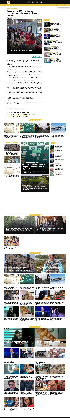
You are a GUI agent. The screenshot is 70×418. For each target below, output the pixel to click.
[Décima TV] (5, 5)
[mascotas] (52, 153)
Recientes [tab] (47, 19)
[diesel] (52, 162)
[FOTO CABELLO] (12, 162)
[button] (9, 108)
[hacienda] (57, 390)
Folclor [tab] (62, 143)
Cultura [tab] (52, 19)
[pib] (11, 390)
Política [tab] (57, 143)
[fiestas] (42, 390)
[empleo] (27, 390)
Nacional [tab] (53, 143)
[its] (47, 63)
